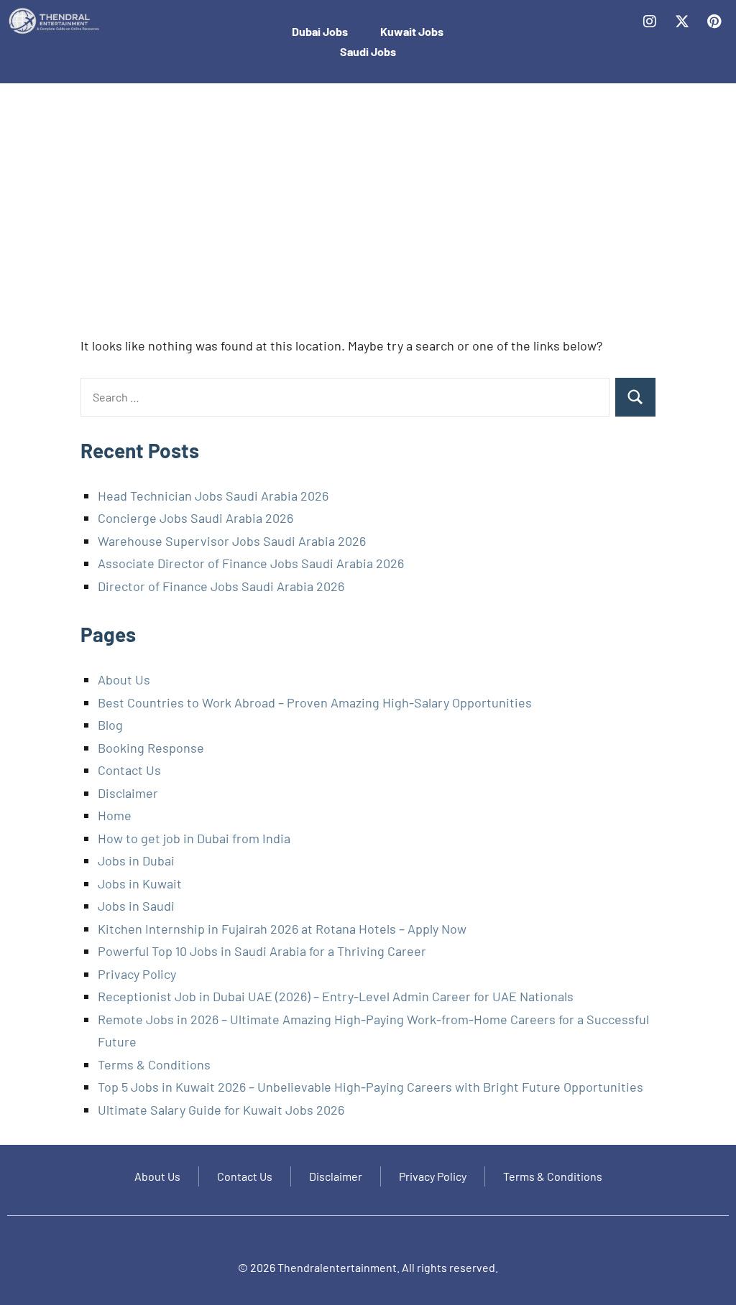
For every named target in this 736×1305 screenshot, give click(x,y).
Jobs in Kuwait (140, 883)
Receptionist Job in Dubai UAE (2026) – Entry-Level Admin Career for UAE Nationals (336, 996)
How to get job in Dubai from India (194, 838)
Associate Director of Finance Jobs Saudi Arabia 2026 (251, 563)
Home (115, 815)
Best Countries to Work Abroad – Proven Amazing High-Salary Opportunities (315, 702)
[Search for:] (345, 397)
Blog (110, 725)
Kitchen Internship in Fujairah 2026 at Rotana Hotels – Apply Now (282, 929)
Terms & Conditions (154, 1064)
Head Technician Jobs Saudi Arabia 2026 (213, 495)
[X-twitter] (682, 21)
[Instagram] (649, 21)
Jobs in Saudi (136, 906)
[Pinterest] (714, 21)
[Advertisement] (368, 214)
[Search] (635, 397)
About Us (124, 679)
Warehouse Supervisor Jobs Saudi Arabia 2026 (232, 541)
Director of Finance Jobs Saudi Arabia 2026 (221, 586)
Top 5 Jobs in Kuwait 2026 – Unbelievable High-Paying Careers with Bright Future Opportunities (370, 1087)
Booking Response (151, 748)
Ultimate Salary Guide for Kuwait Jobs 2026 (221, 1110)
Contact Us (129, 770)
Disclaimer (128, 793)
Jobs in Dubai (136, 860)
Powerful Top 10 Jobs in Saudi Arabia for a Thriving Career (262, 951)
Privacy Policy (137, 974)
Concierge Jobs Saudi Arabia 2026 (195, 518)
